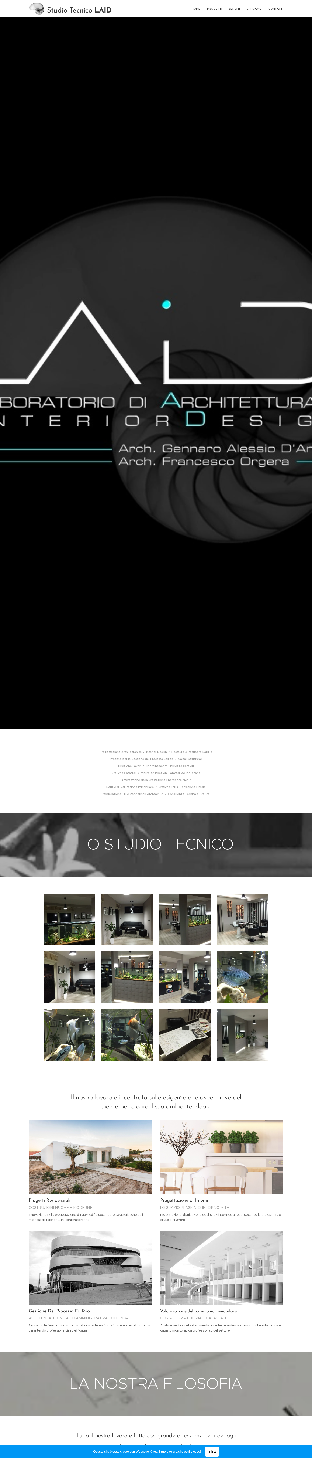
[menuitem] (197, 8)
